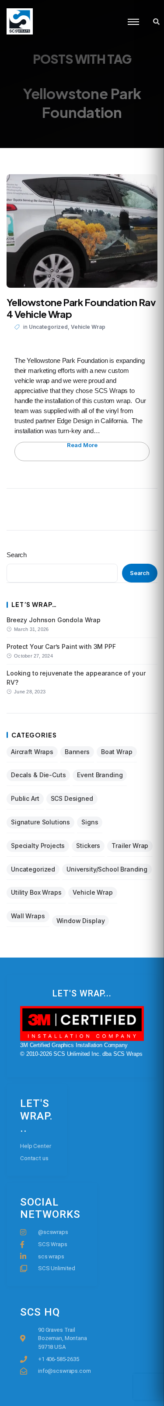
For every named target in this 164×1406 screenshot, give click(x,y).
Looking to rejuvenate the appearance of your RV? (76, 677)
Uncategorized (48, 327)
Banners (77, 751)
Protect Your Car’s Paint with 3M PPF (61, 646)
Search (17, 554)
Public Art (25, 798)
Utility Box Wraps (36, 892)
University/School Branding (106, 869)
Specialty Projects (38, 845)
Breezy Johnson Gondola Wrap (54, 620)
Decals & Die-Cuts (38, 775)
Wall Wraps (28, 916)
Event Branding (99, 775)
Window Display (80, 920)
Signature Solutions (40, 822)
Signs (89, 822)
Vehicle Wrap (88, 327)
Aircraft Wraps (32, 751)
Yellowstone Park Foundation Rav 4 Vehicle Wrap (81, 308)
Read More (82, 445)
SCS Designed (72, 798)
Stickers (88, 845)
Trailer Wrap (130, 845)
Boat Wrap (117, 751)
